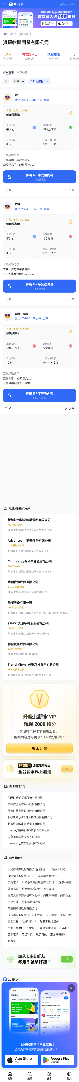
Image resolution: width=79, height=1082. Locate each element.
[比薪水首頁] (10, 979)
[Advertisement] (39, 459)
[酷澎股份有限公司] (39, 607)
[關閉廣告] (71, 988)
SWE (18, 204)
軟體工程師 (21, 313)
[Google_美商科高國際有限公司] (39, 566)
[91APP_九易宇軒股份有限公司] (39, 628)
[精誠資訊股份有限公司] (39, 648)
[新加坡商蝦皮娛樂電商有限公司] (39, 524)
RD (16, 95)
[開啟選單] (5, 4)
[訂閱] (73, 33)
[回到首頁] (5, 34)
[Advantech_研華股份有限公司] (39, 545)
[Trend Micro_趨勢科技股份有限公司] (39, 669)
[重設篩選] (6, 81)
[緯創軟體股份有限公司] (39, 586)
